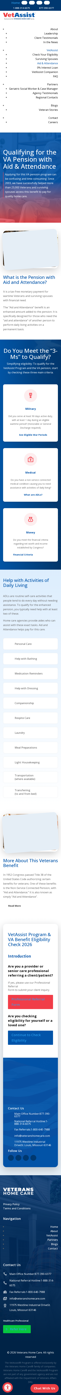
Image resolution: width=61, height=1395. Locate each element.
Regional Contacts (47, 97)
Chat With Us (44, 1388)
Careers (53, 122)
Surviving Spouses (46, 59)
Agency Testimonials (45, 93)
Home (54, 1227)
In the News (50, 42)
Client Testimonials (46, 38)
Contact (53, 118)
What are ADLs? (33, 494)
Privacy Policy (11, 1204)
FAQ (55, 76)
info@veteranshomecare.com (32, 1136)
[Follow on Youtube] (39, 3)
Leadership (51, 33)
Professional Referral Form (28, 1002)
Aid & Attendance (47, 63)
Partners (52, 84)
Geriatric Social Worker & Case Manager (33, 88)
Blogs (54, 105)
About (54, 29)
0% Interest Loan (47, 67)
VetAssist (52, 50)
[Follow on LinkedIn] (47, 3)
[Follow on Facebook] (24, 3)
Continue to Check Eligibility (26, 1038)
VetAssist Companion (45, 72)
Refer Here (18, 1329)
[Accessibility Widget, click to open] (7, 1387)
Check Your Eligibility (45, 54)
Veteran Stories (48, 110)
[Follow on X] (32, 3)
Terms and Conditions (17, 1208)
